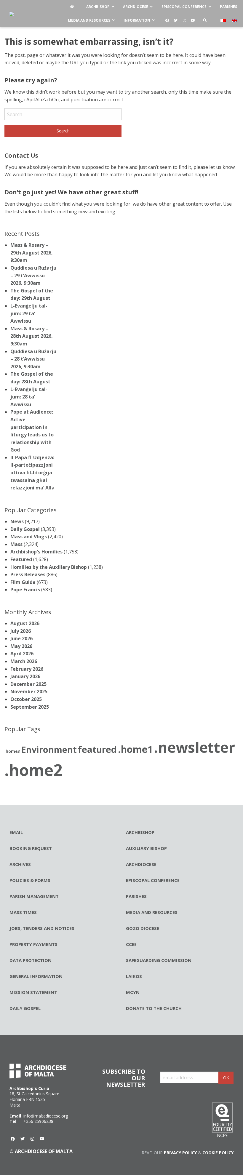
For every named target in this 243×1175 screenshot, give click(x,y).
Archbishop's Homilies (36, 551)
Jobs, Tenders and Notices (41, 928)
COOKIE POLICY (218, 1152)
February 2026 (26, 669)
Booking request (30, 848)
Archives (20, 864)
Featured (21, 559)
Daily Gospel (25, 529)
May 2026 (21, 646)
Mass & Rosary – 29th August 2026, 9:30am (31, 252)
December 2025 (28, 684)
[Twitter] (175, 20)
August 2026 (24, 623)
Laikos (134, 976)
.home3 (12, 751)
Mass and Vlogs (28, 536)
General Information (36, 976)
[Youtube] (192, 20)
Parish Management (34, 896)
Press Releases (27, 574)
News (17, 521)
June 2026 (21, 638)
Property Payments (33, 944)
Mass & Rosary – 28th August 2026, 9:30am (31, 336)
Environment (49, 749)
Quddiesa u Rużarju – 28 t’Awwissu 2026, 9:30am (33, 359)
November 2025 (28, 691)
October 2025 (26, 699)
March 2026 (23, 661)
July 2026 (20, 631)
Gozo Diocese (142, 928)
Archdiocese (141, 864)
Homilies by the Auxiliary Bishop (48, 567)
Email (16, 832)
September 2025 (29, 707)
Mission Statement (33, 992)
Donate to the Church (154, 1008)
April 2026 (21, 653)
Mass (16, 544)
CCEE (131, 944)
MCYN (133, 992)
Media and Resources (152, 912)
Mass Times (23, 912)
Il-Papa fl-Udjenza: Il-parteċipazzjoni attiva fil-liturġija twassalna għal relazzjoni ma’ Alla (32, 472)
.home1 (135, 748)
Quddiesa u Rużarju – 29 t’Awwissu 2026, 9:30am (33, 275)
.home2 (33, 770)
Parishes (136, 896)
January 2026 (25, 676)
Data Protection (30, 960)
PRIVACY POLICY (180, 1152)
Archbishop (140, 832)
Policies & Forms (29, 880)
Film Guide (23, 582)
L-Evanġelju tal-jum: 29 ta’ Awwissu (28, 313)
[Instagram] (184, 20)
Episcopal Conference (153, 880)
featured (97, 749)
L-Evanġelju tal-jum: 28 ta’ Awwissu (28, 397)
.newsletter (194, 747)
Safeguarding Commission (158, 960)
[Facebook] (167, 20)
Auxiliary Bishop (146, 848)
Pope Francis (25, 589)
